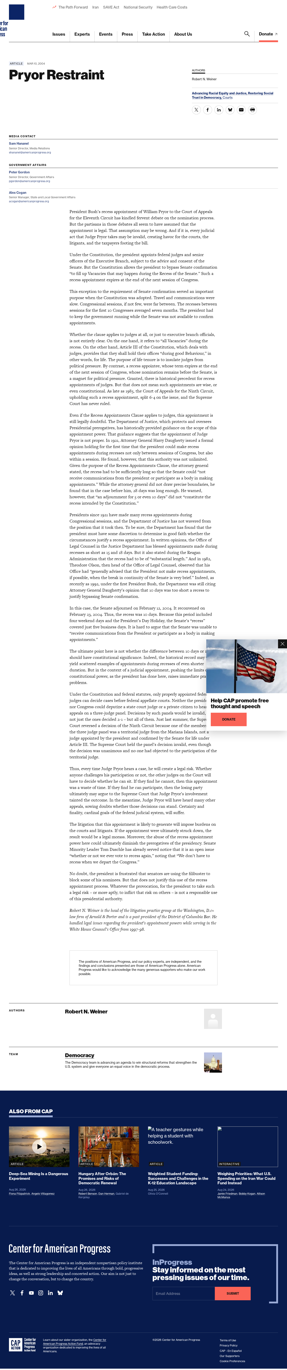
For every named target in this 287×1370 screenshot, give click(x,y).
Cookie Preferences (232, 1361)
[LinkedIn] (50, 1293)
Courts (228, 97)
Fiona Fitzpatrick (19, 1193)
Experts (82, 34)
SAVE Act (111, 7)
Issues (58, 34)
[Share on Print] (252, 109)
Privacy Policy (228, 1345)
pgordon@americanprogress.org (29, 181)
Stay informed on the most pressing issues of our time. (200, 1270)
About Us (183, 34)
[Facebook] (22, 1293)
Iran (95, 7)
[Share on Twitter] (196, 109)
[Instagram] (40, 1293)
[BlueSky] (60, 1293)
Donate (266, 34)
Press (127, 34)
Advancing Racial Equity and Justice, (220, 93)
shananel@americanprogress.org (30, 152)
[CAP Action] (24, 1345)
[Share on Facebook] (207, 109)
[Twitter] (12, 1293)
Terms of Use (228, 1340)
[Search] (247, 36)
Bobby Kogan (247, 1193)
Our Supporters (229, 1356)
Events (106, 34)
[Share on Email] (241, 109)
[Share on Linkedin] (218, 109)
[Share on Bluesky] (230, 109)
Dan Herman (106, 1193)
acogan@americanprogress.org (29, 201)
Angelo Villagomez (42, 1193)
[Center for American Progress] (17, 21)
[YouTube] (31, 1293)
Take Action (153, 34)
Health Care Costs (172, 7)
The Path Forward (73, 7)
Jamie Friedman (227, 1193)
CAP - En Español (231, 1351)
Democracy (79, 1055)
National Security (138, 7)
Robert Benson (87, 1193)
